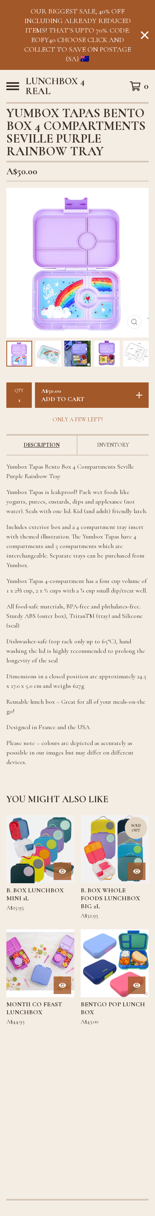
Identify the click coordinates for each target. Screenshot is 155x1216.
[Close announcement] (145, 35)
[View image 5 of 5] (136, 354)
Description (42, 445)
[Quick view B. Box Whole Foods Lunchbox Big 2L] (136, 871)
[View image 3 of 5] (77, 354)
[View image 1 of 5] (19, 354)
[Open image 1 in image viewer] (77, 263)
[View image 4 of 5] (107, 354)
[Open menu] (12, 86)
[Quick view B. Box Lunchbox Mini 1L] (62, 871)
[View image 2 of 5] (48, 354)
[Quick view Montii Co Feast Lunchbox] (62, 985)
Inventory (113, 445)
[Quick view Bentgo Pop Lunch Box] (136, 985)
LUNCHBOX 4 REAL (55, 86)
